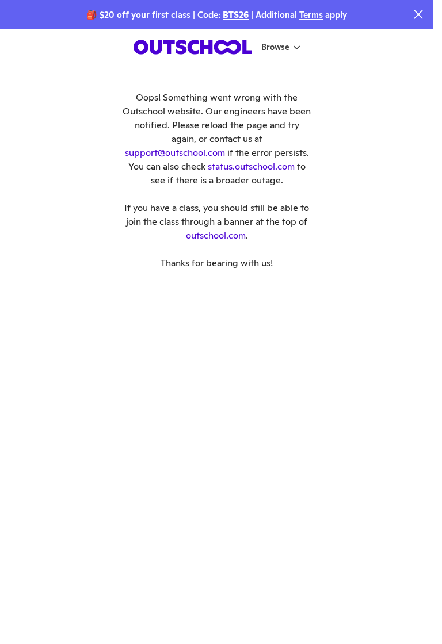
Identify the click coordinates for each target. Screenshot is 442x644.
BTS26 (236, 14)
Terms (311, 14)
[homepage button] (193, 47)
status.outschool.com (251, 166)
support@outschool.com (175, 153)
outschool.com (216, 235)
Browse (275, 47)
